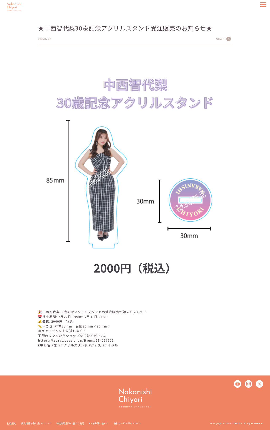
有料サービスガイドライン (128, 423)
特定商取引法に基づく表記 (70, 423)
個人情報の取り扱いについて (36, 423)
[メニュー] (263, 4)
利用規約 (11, 423)
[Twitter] (259, 384)
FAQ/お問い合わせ (99, 423)
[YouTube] (237, 384)
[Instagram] (248, 384)
